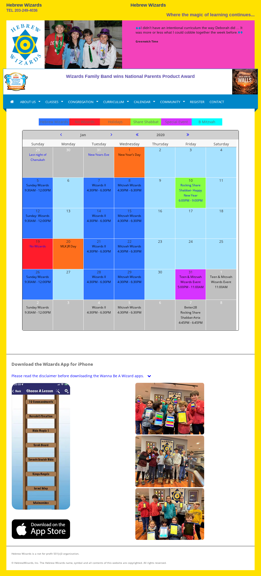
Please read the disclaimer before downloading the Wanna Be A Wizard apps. (78, 375)
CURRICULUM (114, 102)
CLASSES (52, 102)
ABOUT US (28, 102)
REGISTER (197, 102)
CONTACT (217, 102)
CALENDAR (142, 102)
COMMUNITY (170, 102)
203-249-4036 (26, 10)
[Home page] (12, 102)
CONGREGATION (81, 102)
